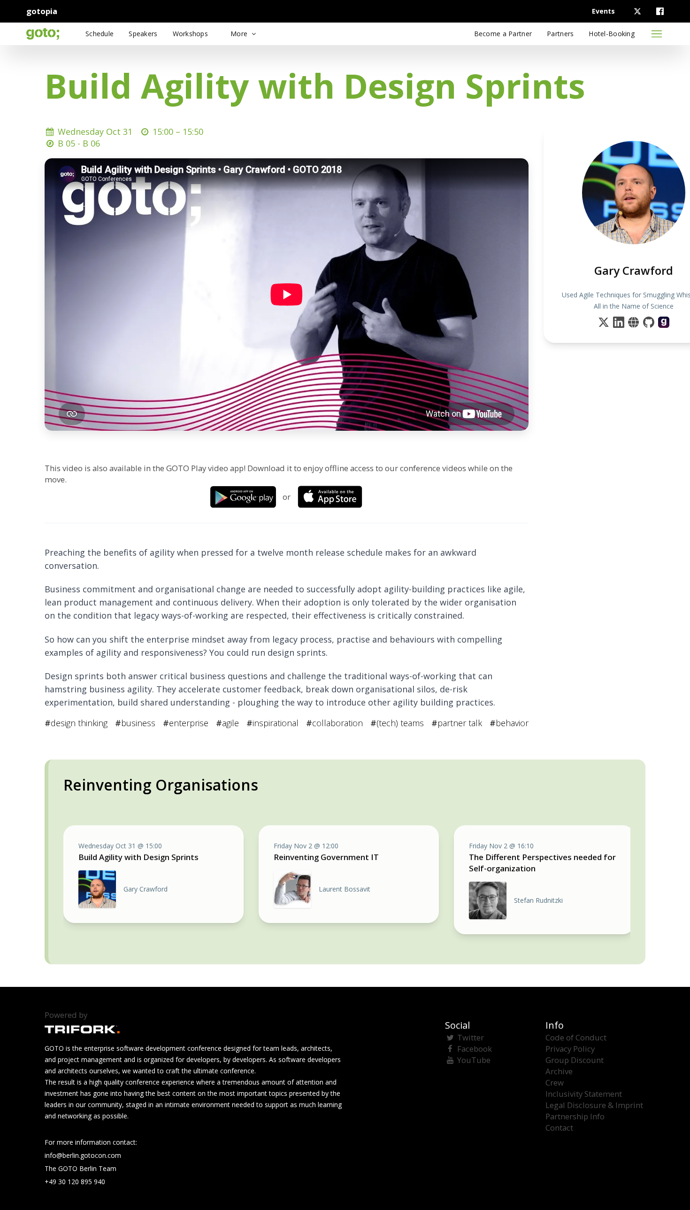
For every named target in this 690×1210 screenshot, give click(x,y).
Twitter (470, 1037)
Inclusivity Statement (583, 1093)
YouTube (474, 1060)
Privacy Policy (570, 1048)
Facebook (474, 1048)
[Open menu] (657, 33)
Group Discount (574, 1060)
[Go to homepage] (42, 33)
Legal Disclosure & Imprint (594, 1105)
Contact (559, 1127)
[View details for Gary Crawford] (663, 322)
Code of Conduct (575, 1037)
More (239, 33)
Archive (559, 1071)
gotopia (41, 11)
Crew (554, 1082)
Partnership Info (575, 1116)
